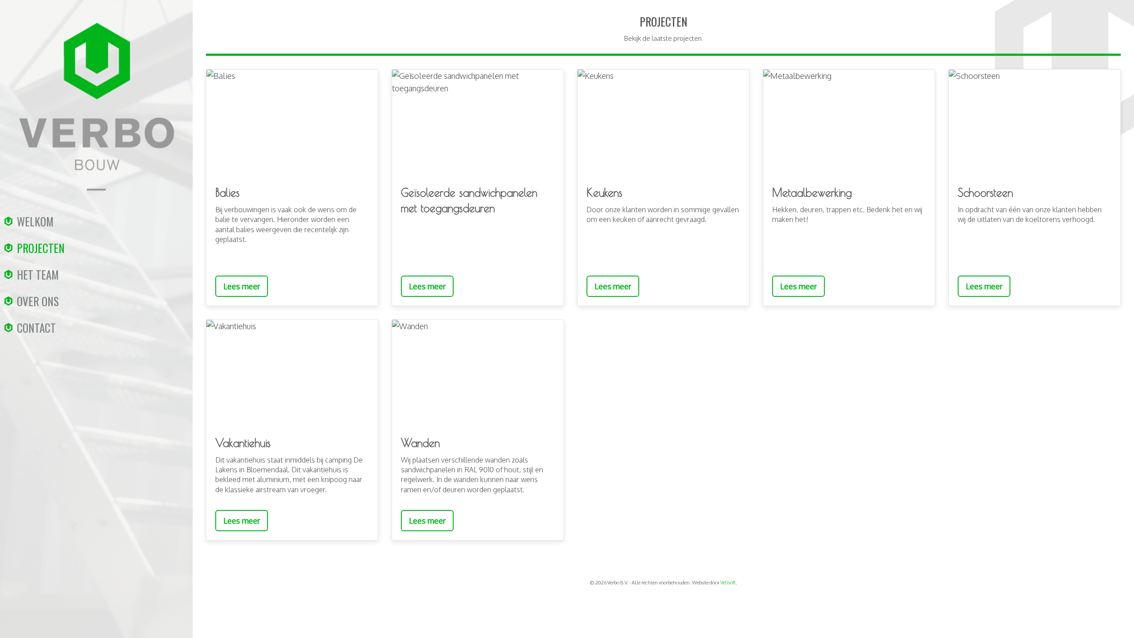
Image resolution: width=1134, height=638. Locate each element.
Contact (36, 327)
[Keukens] (663, 123)
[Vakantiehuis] (292, 373)
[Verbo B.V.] (96, 182)
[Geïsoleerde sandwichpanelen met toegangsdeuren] (477, 123)
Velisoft (728, 583)
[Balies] (292, 123)
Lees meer (241, 286)
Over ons (38, 301)
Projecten (41, 248)
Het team (38, 274)
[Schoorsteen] (1034, 123)
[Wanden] (477, 373)
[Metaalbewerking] (849, 123)
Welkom (35, 221)
